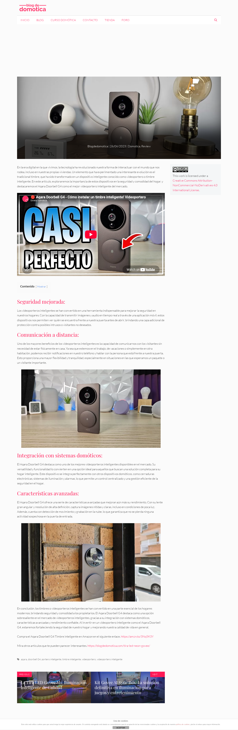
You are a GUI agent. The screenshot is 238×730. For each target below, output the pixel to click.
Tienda (110, 20)
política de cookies (183, 724)
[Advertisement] (119, 50)
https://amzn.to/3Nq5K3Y (137, 636)
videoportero (89, 659)
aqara (24, 659)
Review (146, 146)
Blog (40, 20)
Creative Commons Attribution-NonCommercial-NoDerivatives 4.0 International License (195, 185)
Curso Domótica (63, 20)
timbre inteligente (71, 659)
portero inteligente (51, 659)
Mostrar (41, 286)
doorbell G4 (34, 659)
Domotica (134, 146)
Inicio (25, 20)
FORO (125, 20)
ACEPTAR (120, 728)
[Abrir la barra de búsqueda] (215, 20)
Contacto (90, 20)
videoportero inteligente (109, 659)
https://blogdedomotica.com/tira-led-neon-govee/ (118, 645)
